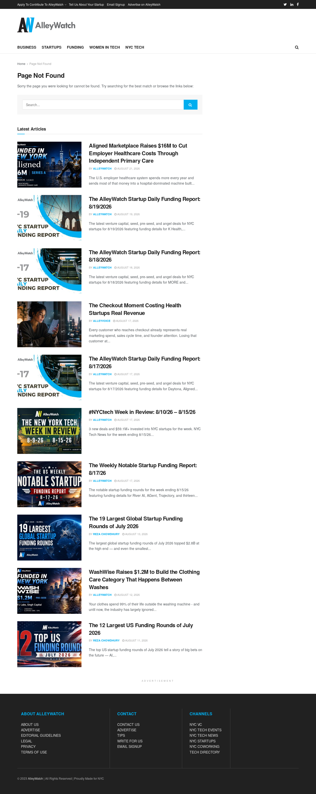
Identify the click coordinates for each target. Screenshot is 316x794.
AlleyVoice (101, 321)
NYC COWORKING (204, 746)
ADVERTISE (30, 729)
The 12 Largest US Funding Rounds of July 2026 (141, 629)
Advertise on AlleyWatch (144, 4)
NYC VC (196, 724)
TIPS (121, 735)
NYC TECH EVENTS (205, 729)
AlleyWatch (102, 168)
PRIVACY (28, 746)
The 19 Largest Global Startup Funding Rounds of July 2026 (136, 522)
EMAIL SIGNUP (129, 746)
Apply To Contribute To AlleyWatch (40, 4)
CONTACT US (128, 724)
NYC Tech (134, 47)
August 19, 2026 (128, 214)
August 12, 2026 (128, 595)
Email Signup (116, 4)
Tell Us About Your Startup (86, 4)
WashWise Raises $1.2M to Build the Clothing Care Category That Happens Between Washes (144, 579)
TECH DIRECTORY (205, 752)
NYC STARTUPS (203, 740)
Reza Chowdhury (106, 534)
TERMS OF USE (34, 752)
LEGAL (26, 740)
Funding (75, 47)
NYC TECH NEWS (204, 735)
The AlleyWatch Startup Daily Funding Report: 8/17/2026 (144, 362)
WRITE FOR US (129, 740)
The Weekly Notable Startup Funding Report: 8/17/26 (143, 469)
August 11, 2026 (136, 640)
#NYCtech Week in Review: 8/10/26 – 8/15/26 (142, 412)
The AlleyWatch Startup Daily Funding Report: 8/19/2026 (144, 202)
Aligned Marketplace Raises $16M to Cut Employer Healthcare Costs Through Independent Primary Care (138, 153)
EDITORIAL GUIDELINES (41, 735)
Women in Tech (104, 47)
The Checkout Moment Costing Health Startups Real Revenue (135, 309)
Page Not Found (40, 63)
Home (21, 63)
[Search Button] (191, 105)
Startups (51, 47)
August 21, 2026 (128, 168)
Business (26, 47)
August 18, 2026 (128, 267)
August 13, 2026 (136, 534)
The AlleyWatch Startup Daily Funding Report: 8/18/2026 (144, 256)
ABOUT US (30, 724)
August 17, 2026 (126, 321)
